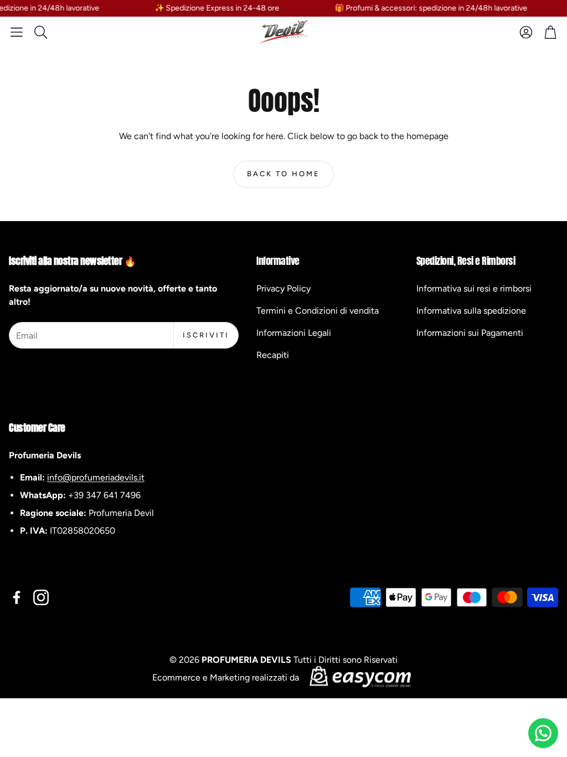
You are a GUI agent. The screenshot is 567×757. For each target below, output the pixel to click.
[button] (16, 32)
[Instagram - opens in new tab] (41, 597)
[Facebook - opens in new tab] (16, 597)
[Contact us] (543, 733)
